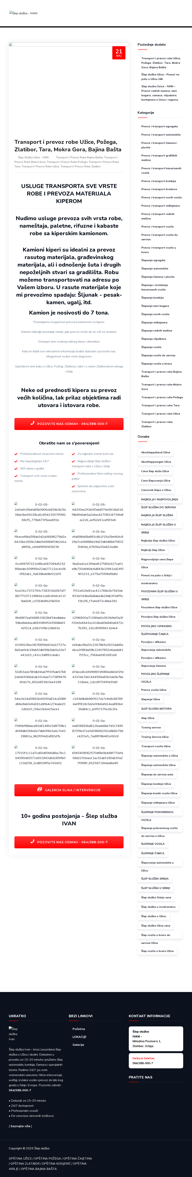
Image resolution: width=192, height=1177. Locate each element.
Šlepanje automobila (154, 268)
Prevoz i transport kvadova (159, 189)
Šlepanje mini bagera (155, 306)
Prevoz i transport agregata (159, 126)
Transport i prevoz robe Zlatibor (80, 166)
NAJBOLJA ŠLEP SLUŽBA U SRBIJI (158, 525)
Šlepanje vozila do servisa (158, 355)
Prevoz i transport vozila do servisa (159, 237)
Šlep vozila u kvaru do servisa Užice (155, 936)
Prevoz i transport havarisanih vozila (161, 170)
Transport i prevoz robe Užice (40, 166)
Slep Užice (147, 718)
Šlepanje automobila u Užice (159, 755)
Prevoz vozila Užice (153, 690)
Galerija (78, 1045)
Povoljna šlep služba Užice (158, 616)
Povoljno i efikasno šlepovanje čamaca (153, 659)
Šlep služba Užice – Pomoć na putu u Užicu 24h (160, 77)
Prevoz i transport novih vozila (161, 197)
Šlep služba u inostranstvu (158, 907)
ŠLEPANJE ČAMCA (152, 853)
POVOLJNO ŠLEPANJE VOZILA (155, 675)
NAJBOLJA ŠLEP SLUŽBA (157, 515)
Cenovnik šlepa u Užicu (156, 490)
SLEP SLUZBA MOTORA (156, 708)
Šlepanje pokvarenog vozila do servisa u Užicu (159, 829)
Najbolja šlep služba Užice (158, 540)
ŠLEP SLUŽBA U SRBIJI (155, 888)
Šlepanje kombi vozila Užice (159, 793)
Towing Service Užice (155, 737)
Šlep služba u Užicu (153, 916)
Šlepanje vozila (151, 347)
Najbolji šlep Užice (153, 550)
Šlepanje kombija (152, 297)
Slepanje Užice (150, 699)
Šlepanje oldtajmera (154, 322)
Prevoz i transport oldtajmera (160, 205)
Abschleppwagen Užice (156, 461)
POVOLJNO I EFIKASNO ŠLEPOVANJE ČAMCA (156, 627)
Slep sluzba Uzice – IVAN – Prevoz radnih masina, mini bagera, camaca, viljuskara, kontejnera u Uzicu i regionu (159, 93)
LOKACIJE (79, 1037)
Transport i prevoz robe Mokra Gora (161, 387)
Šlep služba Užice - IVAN (33, 157)
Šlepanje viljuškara (153, 339)
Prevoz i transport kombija (158, 181)
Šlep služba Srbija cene (156, 897)
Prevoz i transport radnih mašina (157, 216)
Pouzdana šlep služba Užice (159, 607)
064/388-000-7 (20, 1090)
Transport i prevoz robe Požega (67, 162)
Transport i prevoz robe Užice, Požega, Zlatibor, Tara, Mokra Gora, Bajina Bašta (68, 145)
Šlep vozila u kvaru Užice (157, 951)
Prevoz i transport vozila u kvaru (158, 250)
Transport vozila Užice (155, 746)
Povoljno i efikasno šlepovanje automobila (156, 643)
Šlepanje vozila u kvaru (156, 363)
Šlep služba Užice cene (155, 925)
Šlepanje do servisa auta (157, 774)
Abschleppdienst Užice (155, 452)
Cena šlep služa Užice (155, 471)
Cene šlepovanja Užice (155, 480)
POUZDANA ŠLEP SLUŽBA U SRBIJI (159, 592)
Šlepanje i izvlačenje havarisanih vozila (154, 287)
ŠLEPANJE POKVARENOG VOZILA (157, 813)
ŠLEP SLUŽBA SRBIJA (155, 878)
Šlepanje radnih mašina (156, 330)
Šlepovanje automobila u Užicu (157, 863)
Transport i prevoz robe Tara (160, 405)
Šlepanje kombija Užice (156, 784)
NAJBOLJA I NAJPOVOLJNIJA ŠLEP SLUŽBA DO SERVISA (159, 500)
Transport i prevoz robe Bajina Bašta (79, 157)
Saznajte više (20, 1126)
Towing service (151, 727)
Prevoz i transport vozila (157, 226)
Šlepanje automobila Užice (158, 765)
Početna (79, 1029)
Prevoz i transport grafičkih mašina (159, 158)
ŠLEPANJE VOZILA (152, 844)
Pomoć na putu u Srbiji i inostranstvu (156, 576)
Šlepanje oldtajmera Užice (158, 802)
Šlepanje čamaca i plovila (157, 276)
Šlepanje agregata (153, 260)
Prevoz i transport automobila (161, 134)
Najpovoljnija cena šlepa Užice (157, 560)
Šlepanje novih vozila (155, 314)
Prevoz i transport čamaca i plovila (159, 145)
